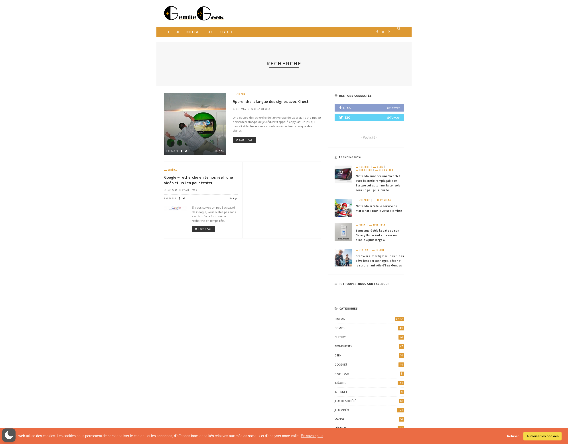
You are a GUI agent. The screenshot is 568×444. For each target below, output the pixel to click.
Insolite (369, 382)
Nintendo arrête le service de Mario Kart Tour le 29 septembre (379, 208)
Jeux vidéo (386, 170)
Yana (243, 109)
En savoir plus (244, 140)
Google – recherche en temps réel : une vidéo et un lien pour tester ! (198, 180)
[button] (9, 435)
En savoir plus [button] (312, 436)
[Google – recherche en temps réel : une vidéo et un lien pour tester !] (175, 208)
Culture (192, 32)
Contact (225, 32)
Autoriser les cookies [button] (543, 436)
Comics (369, 328)
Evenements (369, 346)
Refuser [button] (513, 436)
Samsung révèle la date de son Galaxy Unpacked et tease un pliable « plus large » (377, 235)
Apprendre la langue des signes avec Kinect (271, 101)
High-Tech (365, 170)
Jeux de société (369, 401)
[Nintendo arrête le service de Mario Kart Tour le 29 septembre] (343, 207)
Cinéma (241, 94)
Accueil (173, 32)
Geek (209, 32)
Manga (369, 419)
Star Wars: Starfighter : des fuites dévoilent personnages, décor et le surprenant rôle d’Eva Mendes (380, 261)
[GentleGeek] (194, 13)
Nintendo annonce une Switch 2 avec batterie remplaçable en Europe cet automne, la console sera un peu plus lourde (378, 183)
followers (393, 108)
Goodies (369, 364)
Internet (369, 392)
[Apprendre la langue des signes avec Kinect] (195, 124)
